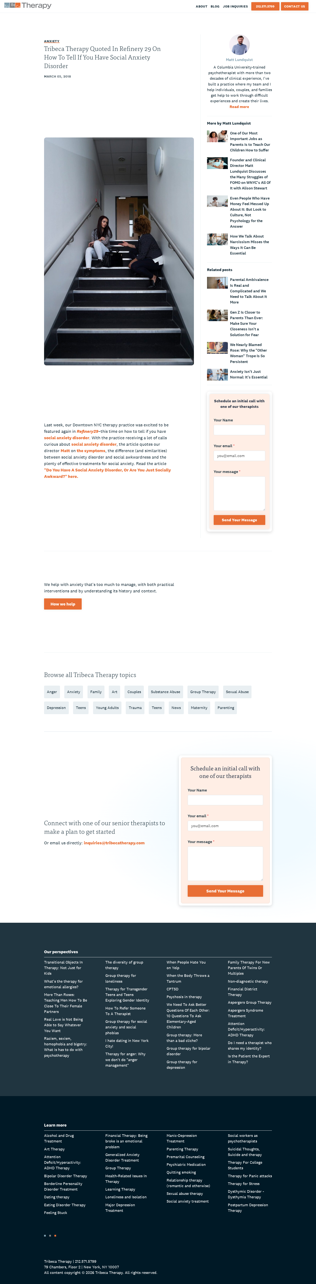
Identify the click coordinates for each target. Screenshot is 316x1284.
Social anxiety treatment (188, 1201)
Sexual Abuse (237, 691)
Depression (56, 707)
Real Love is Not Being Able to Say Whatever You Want (63, 1025)
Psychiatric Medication (186, 1164)
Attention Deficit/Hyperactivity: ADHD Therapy (246, 1029)
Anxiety (52, 41)
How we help (63, 604)
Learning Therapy (120, 1189)
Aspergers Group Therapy (250, 1002)
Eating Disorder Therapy (65, 1204)
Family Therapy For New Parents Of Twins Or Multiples (249, 968)
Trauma (135, 707)
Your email (224, 446)
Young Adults (107, 707)
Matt (65, 450)
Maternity (199, 707)
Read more (239, 106)
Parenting (226, 707)
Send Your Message (239, 519)
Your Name (223, 420)
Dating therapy (56, 1196)
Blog (215, 6)
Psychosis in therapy (184, 996)
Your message (227, 472)
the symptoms (91, 450)
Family (96, 691)
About (202, 6)
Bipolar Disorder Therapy (65, 1175)
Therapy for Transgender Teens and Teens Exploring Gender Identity (127, 995)
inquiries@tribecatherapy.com (114, 843)
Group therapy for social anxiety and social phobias (126, 1027)
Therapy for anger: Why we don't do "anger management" (125, 1059)
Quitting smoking (181, 1172)
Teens (81, 707)
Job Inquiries (235, 6)
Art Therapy (54, 1149)
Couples (134, 691)
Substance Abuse (165, 691)
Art (114, 691)
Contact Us (294, 6)
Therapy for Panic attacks (250, 1175)
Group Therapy (203, 691)
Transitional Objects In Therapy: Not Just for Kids (63, 968)
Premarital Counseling (185, 1156)
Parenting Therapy (182, 1149)
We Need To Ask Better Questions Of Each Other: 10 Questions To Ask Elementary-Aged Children (188, 1015)
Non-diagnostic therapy (248, 981)
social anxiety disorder (66, 438)
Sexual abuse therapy (185, 1193)
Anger (52, 691)
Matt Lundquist (239, 59)
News (176, 707)
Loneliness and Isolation (126, 1196)
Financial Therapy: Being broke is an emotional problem (126, 1141)
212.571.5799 (265, 6)
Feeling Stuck (55, 1212)
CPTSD (172, 989)
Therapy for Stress (243, 1183)
